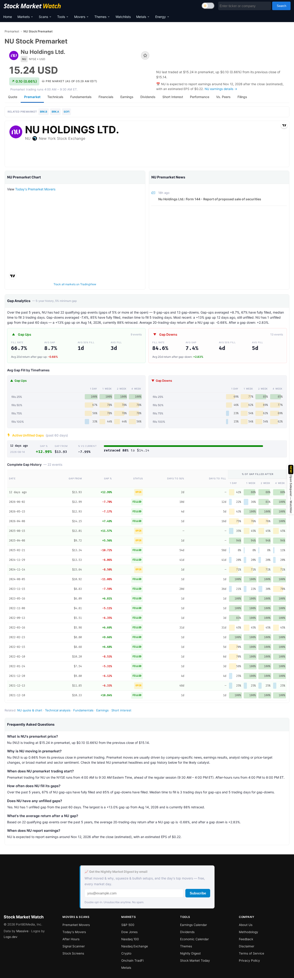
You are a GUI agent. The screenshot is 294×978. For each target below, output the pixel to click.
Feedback (246, 939)
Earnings (102, 710)
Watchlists (123, 17)
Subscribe (198, 893)
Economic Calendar (194, 939)
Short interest (121, 710)
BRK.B (43, 111)
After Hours (70, 939)
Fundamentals (83, 710)
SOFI (66, 111)
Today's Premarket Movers (35, 189)
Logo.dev (10, 937)
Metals (141, 17)
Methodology (248, 932)
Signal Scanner (73, 946)
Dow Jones (129, 932)
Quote (12, 97)
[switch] (208, 6)
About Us (245, 925)
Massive (22, 931)
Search (281, 6)
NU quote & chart (29, 710)
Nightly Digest (190, 953)
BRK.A (55, 111)
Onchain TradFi (132, 960)
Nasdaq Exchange (134, 946)
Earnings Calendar (193, 925)
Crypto (126, 953)
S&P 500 (127, 925)
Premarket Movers (76, 925)
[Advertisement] (222, 51)
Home (7, 17)
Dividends (187, 932)
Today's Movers (74, 932)
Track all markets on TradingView (75, 284)
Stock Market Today (195, 960)
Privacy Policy (249, 960)
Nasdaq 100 (130, 939)
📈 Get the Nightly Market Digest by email (116, 871)
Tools (61, 17)
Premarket (12, 31)
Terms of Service (251, 953)
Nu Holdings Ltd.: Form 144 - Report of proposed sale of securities (209, 199)
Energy (160, 17)
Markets (23, 17)
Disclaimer (246, 946)
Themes (100, 17)
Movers (79, 17)
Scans (43, 17)
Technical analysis (58, 710)
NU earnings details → (221, 89)
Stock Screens (73, 953)
